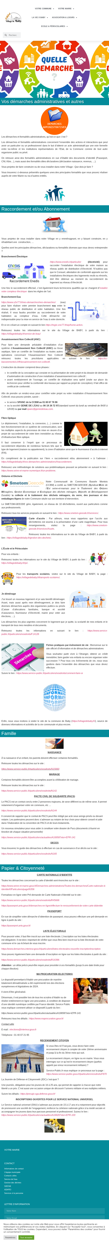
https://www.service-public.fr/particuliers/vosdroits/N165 (29, 854)
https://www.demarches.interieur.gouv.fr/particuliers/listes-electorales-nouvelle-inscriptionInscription (51, 949)
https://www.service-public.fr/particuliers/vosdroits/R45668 (30, 900)
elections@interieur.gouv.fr (23, 1029)
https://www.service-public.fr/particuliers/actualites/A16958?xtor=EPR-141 (38, 837)
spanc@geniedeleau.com (40, 409)
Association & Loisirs (63, 17)
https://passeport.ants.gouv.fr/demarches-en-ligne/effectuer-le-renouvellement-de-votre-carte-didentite (52, 905)
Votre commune (43, 9)
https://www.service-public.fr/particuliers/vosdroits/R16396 (30, 960)
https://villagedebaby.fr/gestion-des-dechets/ (29, 538)
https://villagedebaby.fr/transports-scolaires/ (38, 577)
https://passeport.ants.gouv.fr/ (16, 925)
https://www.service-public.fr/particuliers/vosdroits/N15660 (30, 769)
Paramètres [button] (10, 1237)
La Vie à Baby (38, 17)
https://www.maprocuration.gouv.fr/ (46, 1018)
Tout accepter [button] (26, 1237)
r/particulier (75, 262)
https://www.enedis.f (60, 262)
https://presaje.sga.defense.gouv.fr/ (37, 1094)
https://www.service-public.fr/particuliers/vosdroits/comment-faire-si (49, 673)
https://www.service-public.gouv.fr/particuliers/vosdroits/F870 (76, 1074)
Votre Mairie (65, 9)
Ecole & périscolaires (53, 26)
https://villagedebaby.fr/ (83, 721)
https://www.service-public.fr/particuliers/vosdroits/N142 (29, 791)
